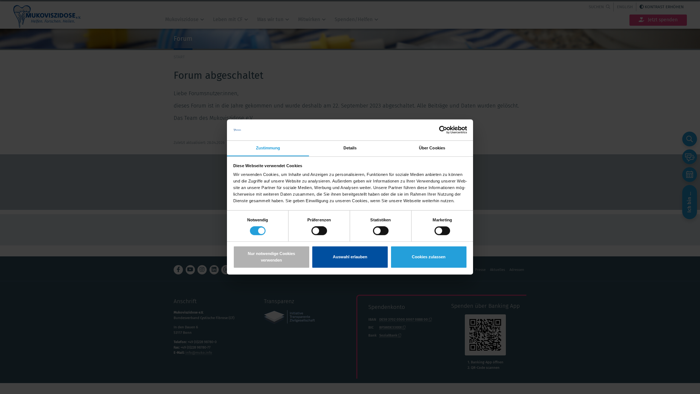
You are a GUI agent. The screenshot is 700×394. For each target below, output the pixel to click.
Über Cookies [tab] (432, 148)
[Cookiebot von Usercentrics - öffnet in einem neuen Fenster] (443, 130)
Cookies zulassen (428, 256)
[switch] (319, 231)
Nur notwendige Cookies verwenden (271, 256)
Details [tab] (350, 148)
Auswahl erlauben (350, 256)
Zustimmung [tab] (268, 148)
